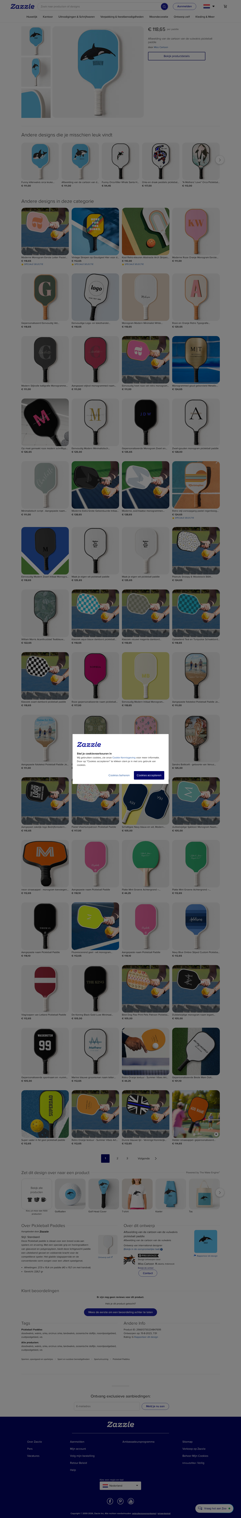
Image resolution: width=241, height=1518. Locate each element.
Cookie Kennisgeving (123, 757)
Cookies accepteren (149, 775)
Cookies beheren (119, 775)
